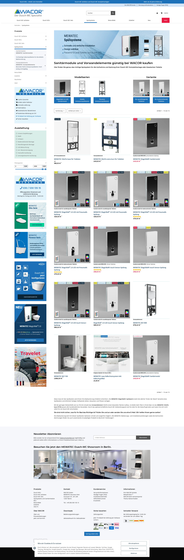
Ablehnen (134, 553)
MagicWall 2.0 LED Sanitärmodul (62, 100)
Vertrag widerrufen (92, 534)
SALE (16, 83)
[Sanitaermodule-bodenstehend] (161, 88)
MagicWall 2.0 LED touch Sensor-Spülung (109, 323)
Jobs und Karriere (39, 518)
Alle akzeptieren (134, 543)
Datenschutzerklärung (67, 438)
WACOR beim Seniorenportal (133, 497)
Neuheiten (17, 79)
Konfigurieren (133, 548)
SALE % (36, 507)
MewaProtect (128, 495)
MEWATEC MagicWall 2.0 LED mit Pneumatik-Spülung (70, 213)
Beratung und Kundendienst (146, 5)
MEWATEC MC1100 (61, 376)
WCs (35, 501)
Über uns (37, 514)
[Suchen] (113, 13)
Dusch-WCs (37, 492)
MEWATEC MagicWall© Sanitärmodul (146, 159)
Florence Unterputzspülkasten (102, 100)
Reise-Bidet (18, 72)
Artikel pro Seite (73, 111)
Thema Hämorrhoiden (131, 499)
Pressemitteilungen (40, 516)
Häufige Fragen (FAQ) (162, 5)
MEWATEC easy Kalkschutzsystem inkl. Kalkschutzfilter (108, 377)
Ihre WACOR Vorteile (130, 5)
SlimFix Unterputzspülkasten (82, 100)
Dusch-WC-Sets (19, 43)
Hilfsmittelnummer (100, 499)
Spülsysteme (18, 47)
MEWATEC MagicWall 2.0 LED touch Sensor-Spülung (70, 324)
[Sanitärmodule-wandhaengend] (141, 88)
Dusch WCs (18, 40)
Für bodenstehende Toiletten (161, 100)
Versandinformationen (101, 492)
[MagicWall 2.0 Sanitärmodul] (62, 88)
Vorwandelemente (29, 66)
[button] (157, 13)
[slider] (42, 169)
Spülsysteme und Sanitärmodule (44, 499)
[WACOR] (28, 13)
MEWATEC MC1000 (140, 323)
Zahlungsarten (98, 514)
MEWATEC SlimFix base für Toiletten (67, 159)
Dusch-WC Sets (38, 497)
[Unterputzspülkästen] (82, 88)
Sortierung (59, 111)
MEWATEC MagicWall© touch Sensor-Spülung (110, 267)
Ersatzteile (97, 501)
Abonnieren (143, 437)
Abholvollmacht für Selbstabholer (74, 518)
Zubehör (17, 76)
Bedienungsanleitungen (71, 514)
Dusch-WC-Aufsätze (40, 495)
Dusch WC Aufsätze (20, 36)
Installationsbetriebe (100, 497)
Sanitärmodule (29, 55)
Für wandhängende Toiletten (141, 100)
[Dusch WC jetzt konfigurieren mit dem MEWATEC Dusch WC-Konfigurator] (30, 281)
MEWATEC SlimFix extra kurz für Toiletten (109, 159)
